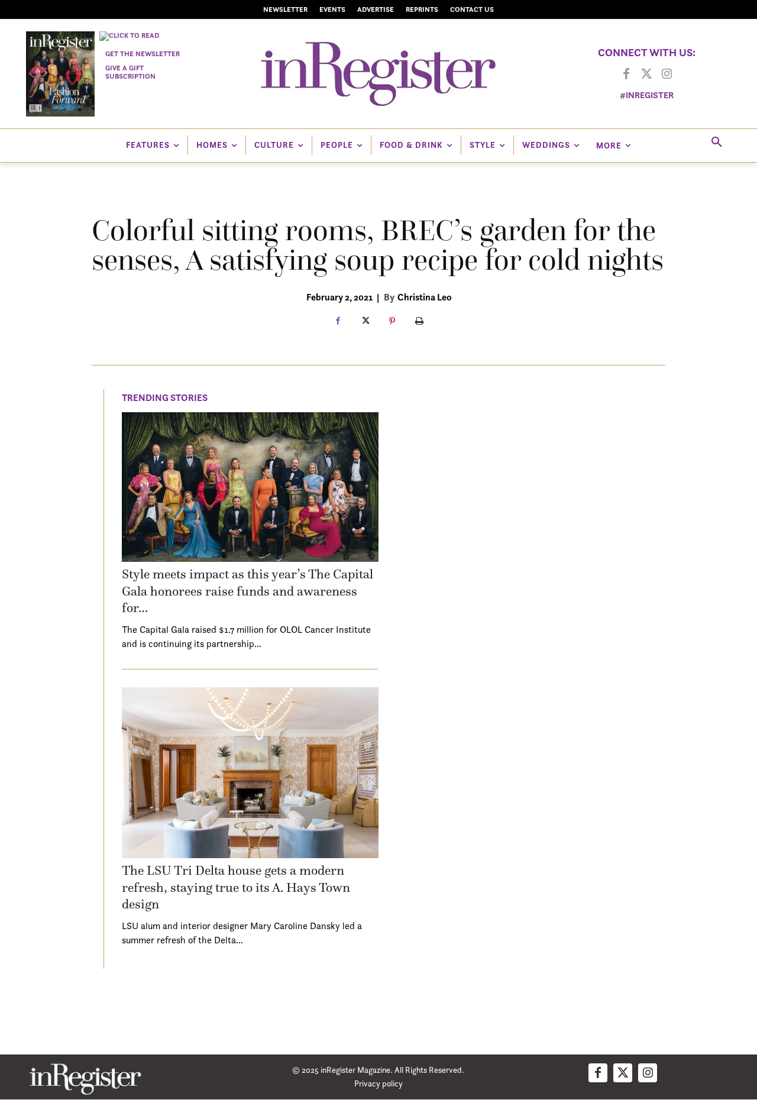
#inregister (647, 95)
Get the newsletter (142, 53)
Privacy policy (378, 1083)
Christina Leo (424, 297)
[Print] (419, 322)
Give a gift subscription (130, 71)
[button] (717, 142)
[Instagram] (666, 74)
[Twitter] (646, 74)
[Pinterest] (392, 322)
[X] (365, 322)
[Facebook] (626, 74)
